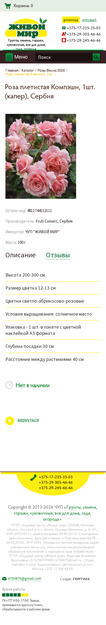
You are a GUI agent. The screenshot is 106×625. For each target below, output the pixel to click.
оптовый (89, 19)
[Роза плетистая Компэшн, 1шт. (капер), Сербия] (40, 198)
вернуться (28, 419)
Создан (65, 578)
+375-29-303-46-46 (84, 34)
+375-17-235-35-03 (84, 27)
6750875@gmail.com (24, 578)
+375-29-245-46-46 (84, 40)
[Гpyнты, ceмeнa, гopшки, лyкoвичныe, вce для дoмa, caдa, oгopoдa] (26, 37)
